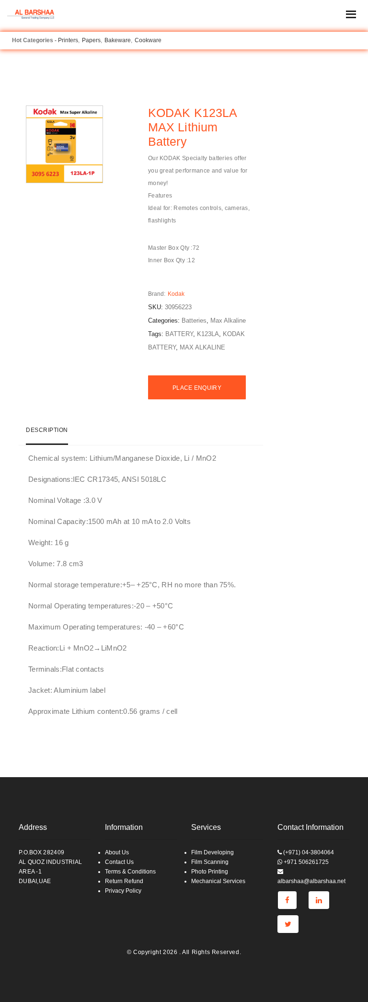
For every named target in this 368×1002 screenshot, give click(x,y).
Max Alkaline (228, 320)
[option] (64, 144)
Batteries (194, 320)
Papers (91, 40)
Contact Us (119, 862)
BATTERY (179, 334)
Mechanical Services (218, 881)
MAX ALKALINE (202, 347)
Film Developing (212, 852)
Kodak (176, 294)
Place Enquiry (196, 387)
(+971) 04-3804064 (308, 852)
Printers (68, 40)
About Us (117, 852)
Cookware (148, 40)
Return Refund (124, 881)
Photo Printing (209, 871)
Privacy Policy (123, 890)
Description (47, 430)
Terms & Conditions (130, 871)
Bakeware (117, 40)
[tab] (47, 434)
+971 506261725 (305, 862)
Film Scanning (210, 862)
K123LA (208, 334)
